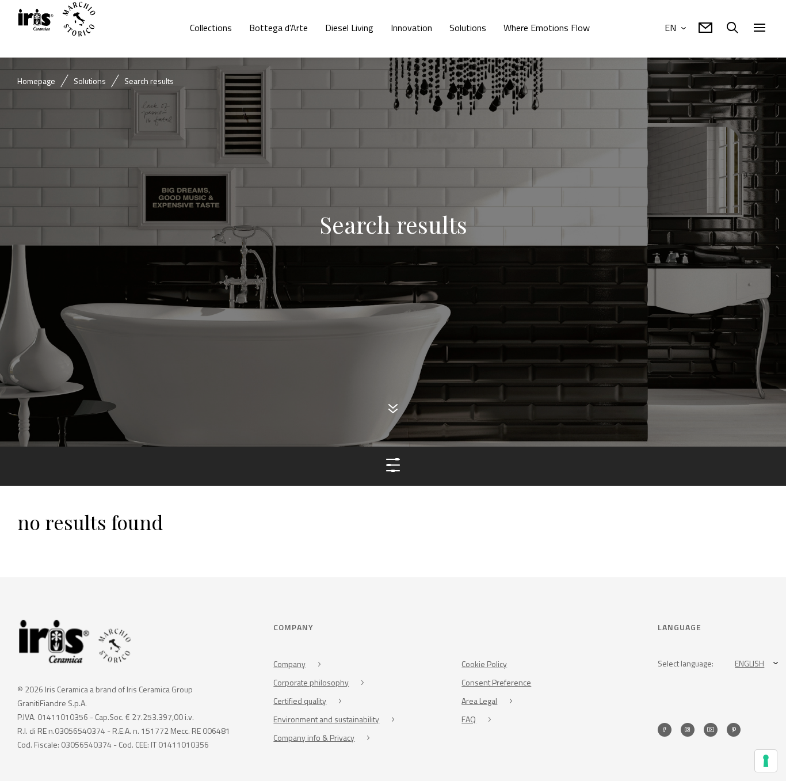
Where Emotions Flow (546, 28)
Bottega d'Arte (278, 28)
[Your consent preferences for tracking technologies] (766, 761)
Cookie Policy (484, 666)
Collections (211, 28)
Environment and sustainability (326, 721)
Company (289, 666)
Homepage (36, 81)
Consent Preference (496, 684)
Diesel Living (349, 28)
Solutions (467, 28)
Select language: (685, 665)
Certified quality (299, 702)
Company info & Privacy (313, 739)
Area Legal (479, 702)
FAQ (468, 721)
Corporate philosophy (311, 684)
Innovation (411, 28)
